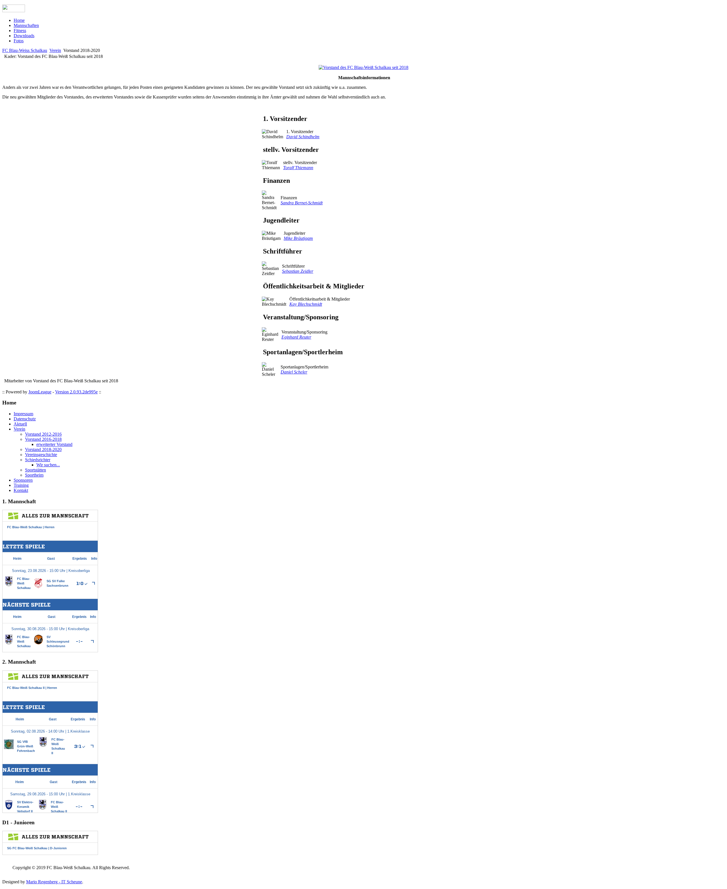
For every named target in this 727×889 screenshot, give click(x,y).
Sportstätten (35, 469)
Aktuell (20, 424)
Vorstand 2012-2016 (43, 434)
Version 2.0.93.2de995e (76, 391)
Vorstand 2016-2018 (43, 439)
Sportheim (34, 475)
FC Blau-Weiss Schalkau (24, 50)
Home (19, 20)
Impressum (23, 413)
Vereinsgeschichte (41, 454)
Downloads (24, 35)
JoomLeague (39, 391)
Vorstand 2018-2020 (43, 449)
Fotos (19, 40)
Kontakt (21, 490)
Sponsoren (23, 480)
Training (21, 485)
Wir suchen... (48, 464)
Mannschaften (26, 25)
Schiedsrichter (37, 459)
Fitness (20, 30)
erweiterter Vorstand (54, 444)
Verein (55, 50)
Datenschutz (25, 418)
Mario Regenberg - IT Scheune (54, 881)
